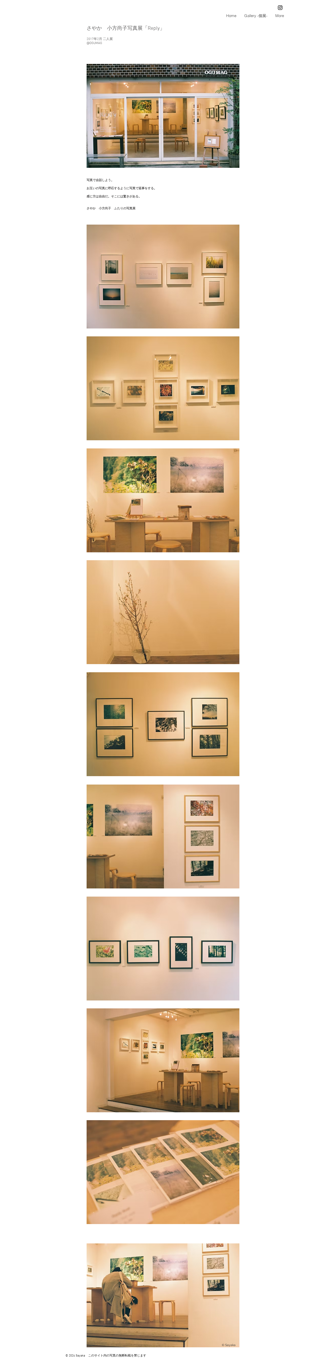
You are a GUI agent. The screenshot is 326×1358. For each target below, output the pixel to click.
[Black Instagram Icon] (280, 8)
